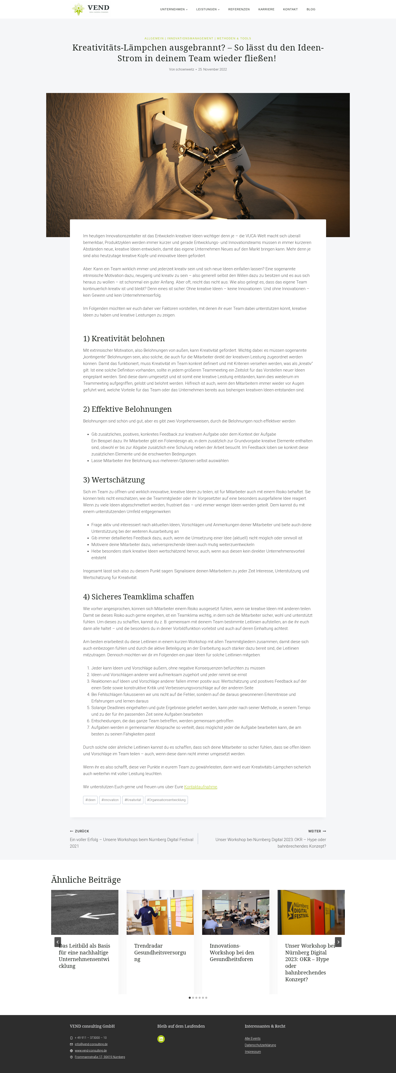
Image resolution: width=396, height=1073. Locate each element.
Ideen (90, 800)
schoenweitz (185, 69)
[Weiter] (338, 942)
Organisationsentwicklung (166, 800)
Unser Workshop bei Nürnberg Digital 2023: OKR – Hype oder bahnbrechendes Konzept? (271, 839)
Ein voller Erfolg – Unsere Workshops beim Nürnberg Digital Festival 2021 (131, 839)
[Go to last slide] (57, 942)
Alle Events (252, 1038)
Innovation (110, 800)
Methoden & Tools (234, 38)
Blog (311, 9)
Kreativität (133, 800)
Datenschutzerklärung (260, 1045)
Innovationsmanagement (190, 38)
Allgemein (154, 38)
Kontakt (290, 9)
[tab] (190, 998)
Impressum (253, 1052)
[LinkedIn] (161, 1039)
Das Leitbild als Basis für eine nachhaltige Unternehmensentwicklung (84, 955)
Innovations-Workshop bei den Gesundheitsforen (232, 952)
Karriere (266, 9)
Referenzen (239, 9)
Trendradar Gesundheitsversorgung (160, 952)
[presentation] (84, 912)
